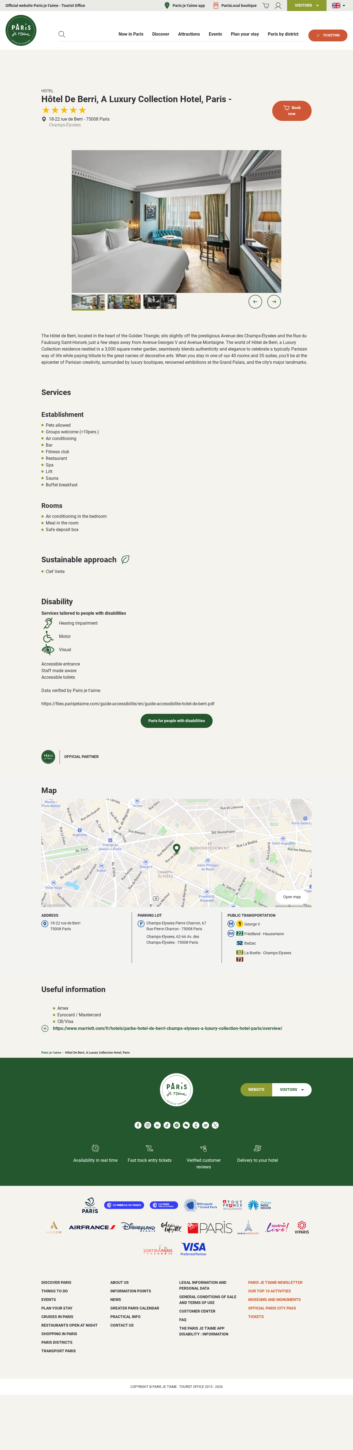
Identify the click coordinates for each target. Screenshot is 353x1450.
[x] (215, 1125)
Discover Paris (56, 1282)
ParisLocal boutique (239, 5)
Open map (292, 897)
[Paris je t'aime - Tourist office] (21, 30)
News (115, 1299)
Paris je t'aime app (189, 5)
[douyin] (195, 1125)
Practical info (125, 1316)
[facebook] (138, 1125)
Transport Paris (58, 1351)
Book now (294, 110)
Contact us (122, 1325)
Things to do (54, 1291)
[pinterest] (176, 1125)
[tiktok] (167, 1125)
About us (119, 1282)
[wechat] (186, 1125)
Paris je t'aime (51, 1052)
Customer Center (197, 1311)
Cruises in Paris (57, 1316)
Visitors (288, 1089)
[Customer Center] (278, 5)
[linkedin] (157, 1125)
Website (256, 1089)
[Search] (61, 34)
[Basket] (265, 5)
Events (48, 1299)
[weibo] (205, 1125)
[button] (255, 302)
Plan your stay (57, 1308)
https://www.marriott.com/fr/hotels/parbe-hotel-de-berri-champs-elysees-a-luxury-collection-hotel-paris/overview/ (167, 1028)
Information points (130, 1291)
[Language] (339, 6)
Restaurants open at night (69, 1325)
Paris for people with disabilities (176, 721)
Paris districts (57, 1342)
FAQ (182, 1320)
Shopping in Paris (59, 1334)
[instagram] (147, 1125)
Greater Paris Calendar (134, 1308)
